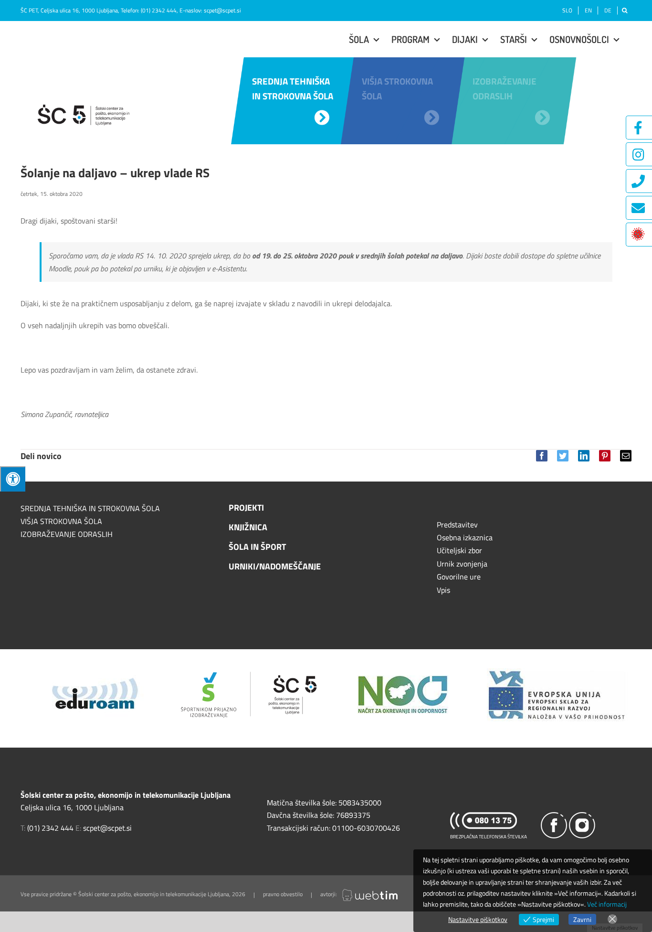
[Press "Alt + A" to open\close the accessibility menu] (12, 479)
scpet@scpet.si (222, 10)
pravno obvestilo (283, 894)
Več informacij (607, 904)
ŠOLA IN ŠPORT (257, 546)
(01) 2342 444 (159, 10)
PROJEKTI (246, 507)
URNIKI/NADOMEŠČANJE (275, 566)
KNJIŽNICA (248, 527)
